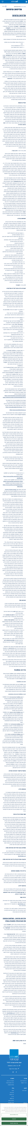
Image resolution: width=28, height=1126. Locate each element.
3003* (8, 1062)
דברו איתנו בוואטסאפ (13, 1066)
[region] (14, 1114)
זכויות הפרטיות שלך (14, 1114)
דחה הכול (14, 1119)
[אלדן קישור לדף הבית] (14, 1)
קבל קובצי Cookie (14, 1123)
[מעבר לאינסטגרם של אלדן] (13, 1072)
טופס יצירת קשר (13, 1069)
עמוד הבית (24, 6)
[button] (26, 1)
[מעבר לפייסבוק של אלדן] (16, 1072)
